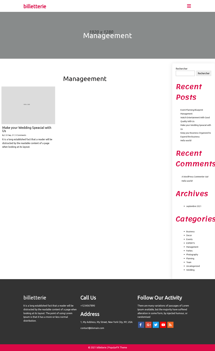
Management (192, 247)
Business (190, 231)
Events (189, 239)
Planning (190, 258)
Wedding (190, 270)
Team (188, 262)
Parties (189, 251)
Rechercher (182, 68)
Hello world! (185, 140)
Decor (189, 235)
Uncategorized (193, 266)
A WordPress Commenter (193, 177)
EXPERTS (190, 243)
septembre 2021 (193, 206)
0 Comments (21, 135)
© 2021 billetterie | (98, 347)
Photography (192, 254)
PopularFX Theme (117, 347)
